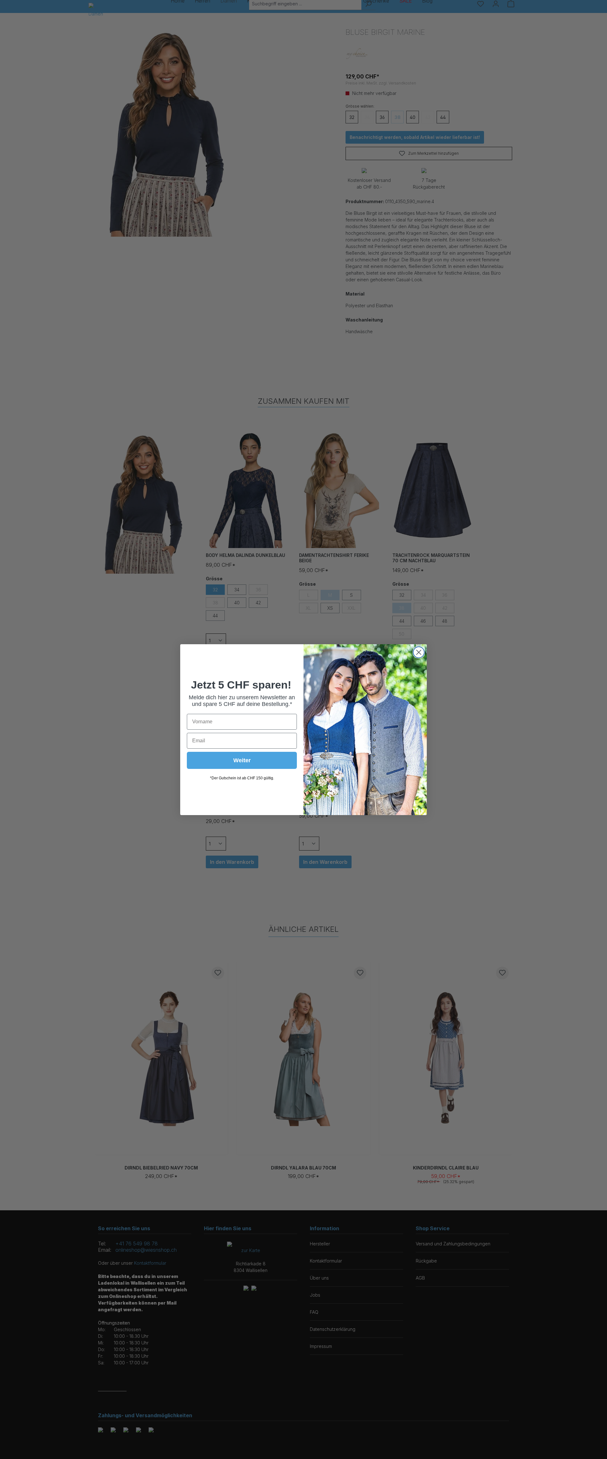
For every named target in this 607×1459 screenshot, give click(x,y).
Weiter (242, 760)
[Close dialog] (418, 652)
